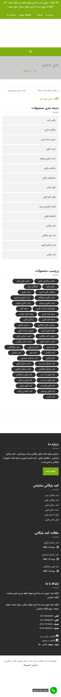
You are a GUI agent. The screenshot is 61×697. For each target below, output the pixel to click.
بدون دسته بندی (48, 139)
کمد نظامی (51, 254)
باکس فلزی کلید (23, 281)
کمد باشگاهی (13, 347)
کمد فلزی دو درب (48, 380)
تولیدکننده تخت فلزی (45, 308)
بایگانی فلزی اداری (47, 292)
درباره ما (49, 15)
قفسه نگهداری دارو (48, 206)
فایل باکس (51, 187)
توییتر (34, 665)
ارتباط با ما (11, 15)
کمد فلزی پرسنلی (48, 391)
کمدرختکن (50, 358)
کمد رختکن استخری (29, 358)
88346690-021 (46, 620)
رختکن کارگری (23, 325)
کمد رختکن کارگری (22, 369)
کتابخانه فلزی (50, 216)
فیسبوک (26, 665)
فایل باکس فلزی (52, 519)
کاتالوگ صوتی (25, 15)
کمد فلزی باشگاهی (24, 374)
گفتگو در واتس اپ (48, 636)
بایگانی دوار (33, 286)
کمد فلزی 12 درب (47, 374)
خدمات (40, 15)
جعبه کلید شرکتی (26, 314)
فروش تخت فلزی (25, 330)
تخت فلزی (51, 149)
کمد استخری (33, 347)
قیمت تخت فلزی (47, 341)
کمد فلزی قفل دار (48, 385)
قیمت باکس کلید (24, 336)
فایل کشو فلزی (49, 197)
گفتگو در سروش (48, 640)
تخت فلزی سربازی (22, 297)
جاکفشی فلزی (50, 168)
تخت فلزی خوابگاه (47, 297)
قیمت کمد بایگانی (23, 341)
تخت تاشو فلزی (52, 510)
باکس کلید (51, 120)
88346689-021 (46, 616)
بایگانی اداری (50, 130)
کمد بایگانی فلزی (52, 500)
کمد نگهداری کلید (25, 391)
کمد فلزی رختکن (25, 380)
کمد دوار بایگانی (49, 235)
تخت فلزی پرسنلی (47, 303)
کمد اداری (51, 347)
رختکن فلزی (28, 319)
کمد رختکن (16, 352)
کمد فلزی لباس (26, 385)
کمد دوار (33, 352)
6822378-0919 (45, 628)
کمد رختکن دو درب (47, 363)
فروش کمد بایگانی (47, 336)
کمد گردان (51, 396)
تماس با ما (50, 471)
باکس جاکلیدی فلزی (46, 281)
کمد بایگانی (51, 226)
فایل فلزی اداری (48, 330)
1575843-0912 (45, 624)
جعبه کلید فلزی (48, 319)
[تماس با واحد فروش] (53, 690)
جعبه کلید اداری (48, 314)
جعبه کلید (24, 308)
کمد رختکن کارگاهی (47, 369)
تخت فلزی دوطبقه (48, 158)
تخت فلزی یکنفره (23, 303)
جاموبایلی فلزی (49, 178)
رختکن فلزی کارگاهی (46, 325)
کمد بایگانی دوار (52, 495)
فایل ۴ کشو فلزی (52, 515)
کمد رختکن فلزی (49, 245)
